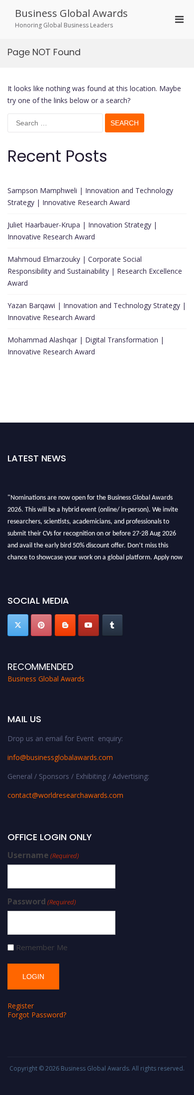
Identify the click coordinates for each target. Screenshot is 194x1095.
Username (43, 855)
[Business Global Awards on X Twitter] (17, 625)
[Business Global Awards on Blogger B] (65, 625)
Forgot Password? (36, 1014)
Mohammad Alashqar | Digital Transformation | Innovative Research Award (85, 345)
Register (20, 1005)
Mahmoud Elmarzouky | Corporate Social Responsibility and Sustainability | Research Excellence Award (94, 271)
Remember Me (42, 947)
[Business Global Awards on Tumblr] (112, 625)
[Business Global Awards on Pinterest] (41, 625)
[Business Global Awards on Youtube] (88, 625)
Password (41, 901)
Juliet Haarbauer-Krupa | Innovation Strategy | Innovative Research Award (82, 230)
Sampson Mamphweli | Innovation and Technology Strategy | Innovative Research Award (90, 196)
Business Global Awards (71, 13)
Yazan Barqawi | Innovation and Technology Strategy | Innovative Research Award (96, 311)
